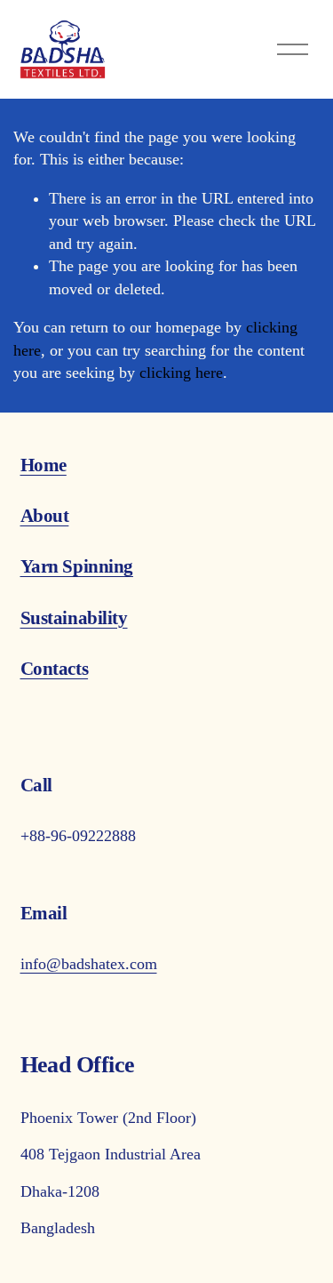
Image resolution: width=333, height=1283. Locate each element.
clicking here (181, 372)
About (44, 515)
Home (43, 465)
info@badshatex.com (88, 964)
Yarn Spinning (76, 566)
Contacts (54, 668)
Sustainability (74, 618)
